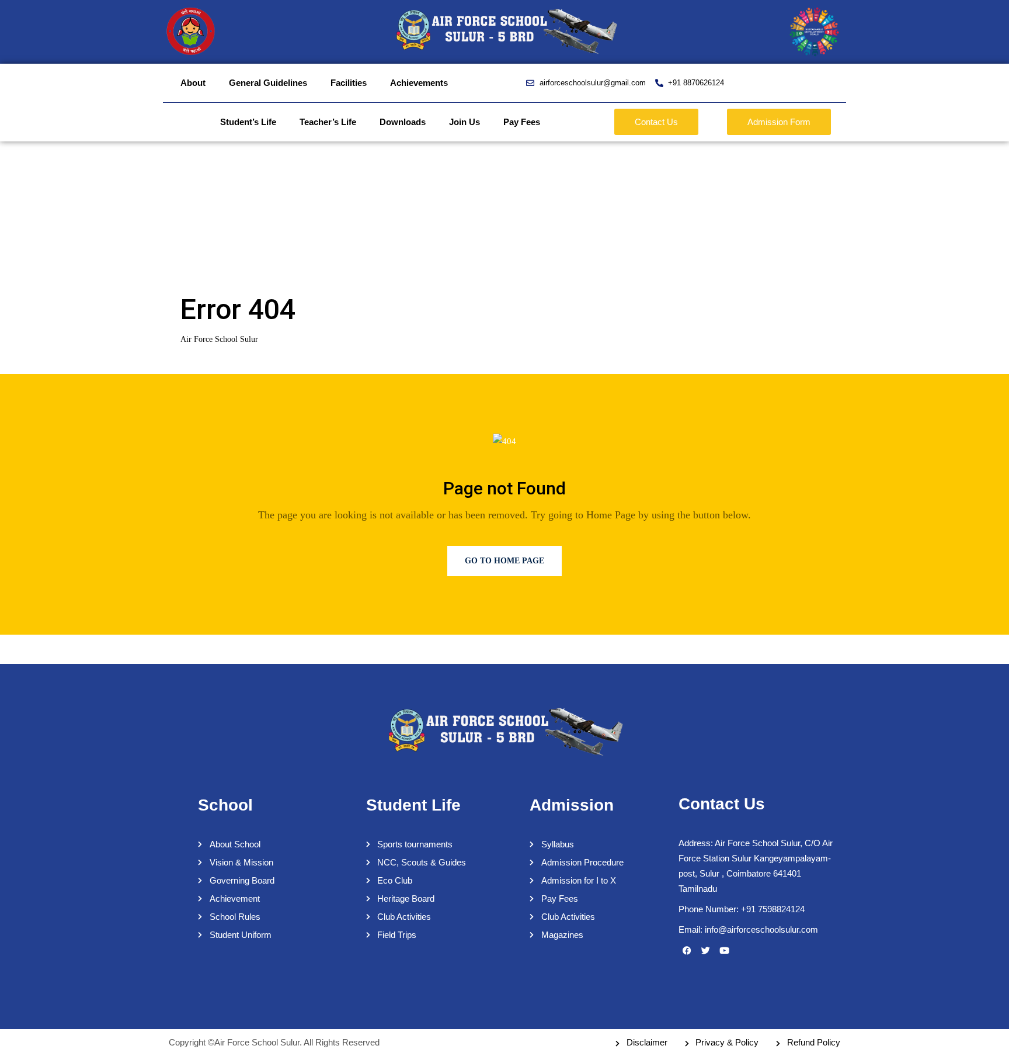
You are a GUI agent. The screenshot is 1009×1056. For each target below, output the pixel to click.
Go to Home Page (504, 560)
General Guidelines (268, 83)
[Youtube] (724, 950)
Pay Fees (521, 122)
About (193, 83)
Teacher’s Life (328, 122)
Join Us (464, 122)
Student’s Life (248, 122)
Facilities (348, 83)
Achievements (419, 83)
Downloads (403, 122)
